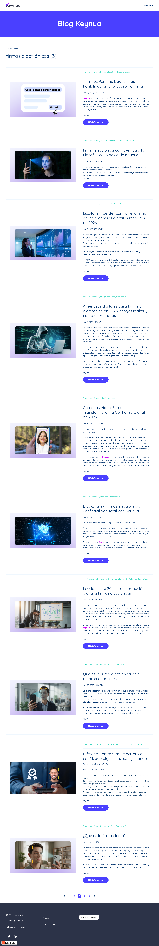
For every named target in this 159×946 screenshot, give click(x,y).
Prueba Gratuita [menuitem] (50, 924)
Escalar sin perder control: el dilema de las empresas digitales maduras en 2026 (114, 218)
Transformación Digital (120, 664)
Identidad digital (127, 140)
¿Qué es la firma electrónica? (108, 835)
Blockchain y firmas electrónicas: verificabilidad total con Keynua (112, 508)
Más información (95, 122)
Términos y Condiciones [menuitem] (16, 920)
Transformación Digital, (110, 140)
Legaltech (131, 72)
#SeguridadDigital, (119, 72)
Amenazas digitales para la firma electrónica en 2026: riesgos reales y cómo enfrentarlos (115, 311)
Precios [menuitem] (46, 918)
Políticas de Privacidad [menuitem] (15, 927)
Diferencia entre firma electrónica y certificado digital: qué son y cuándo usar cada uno (115, 758)
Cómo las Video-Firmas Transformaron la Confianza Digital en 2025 (114, 412)
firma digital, (105, 72)
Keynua (86, 115)
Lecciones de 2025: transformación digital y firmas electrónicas (114, 590)
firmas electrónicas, (91, 72)
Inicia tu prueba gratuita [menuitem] (89, 917)
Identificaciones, (90, 579)
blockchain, (105, 496)
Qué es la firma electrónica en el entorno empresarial (112, 676)
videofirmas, (105, 398)
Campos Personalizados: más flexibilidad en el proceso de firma (113, 83)
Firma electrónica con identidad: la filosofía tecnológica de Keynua (113, 152)
